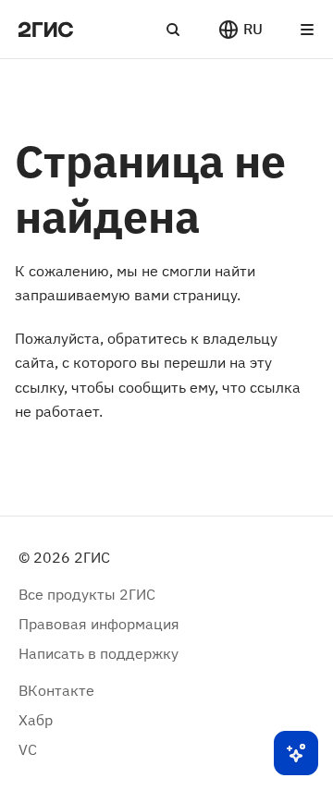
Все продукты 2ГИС (86, 594)
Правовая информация (98, 623)
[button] (240, 29)
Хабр (35, 720)
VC (27, 749)
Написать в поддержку (98, 653)
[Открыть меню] (307, 29)
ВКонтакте (56, 690)
